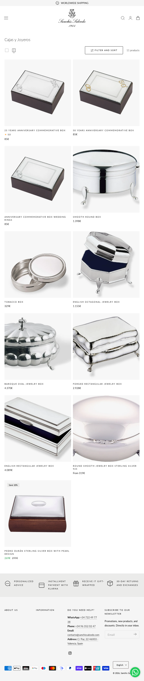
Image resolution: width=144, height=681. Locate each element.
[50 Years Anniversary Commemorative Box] (106, 92)
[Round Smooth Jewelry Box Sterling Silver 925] (106, 428)
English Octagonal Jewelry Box (96, 302)
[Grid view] (6, 50)
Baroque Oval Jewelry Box (24, 384)
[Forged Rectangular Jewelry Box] (106, 346)
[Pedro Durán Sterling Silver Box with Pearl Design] (37, 513)
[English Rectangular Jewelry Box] (37, 428)
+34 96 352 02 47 (85, 626)
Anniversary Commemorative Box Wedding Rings (35, 218)
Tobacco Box (13, 302)
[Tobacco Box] (37, 264)
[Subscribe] (135, 634)
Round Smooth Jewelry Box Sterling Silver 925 (105, 467)
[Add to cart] (37, 123)
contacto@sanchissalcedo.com (83, 634)
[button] (6, 18)
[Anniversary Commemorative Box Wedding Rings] (37, 179)
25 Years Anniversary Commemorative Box (35, 130)
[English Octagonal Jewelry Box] (106, 264)
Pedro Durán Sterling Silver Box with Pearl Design (37, 552)
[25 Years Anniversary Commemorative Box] (37, 92)
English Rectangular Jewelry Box (29, 466)
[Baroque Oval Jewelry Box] (37, 346)
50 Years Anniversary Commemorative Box (103, 130)
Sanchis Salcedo (128, 673)
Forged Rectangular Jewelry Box (97, 384)
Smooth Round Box (87, 217)
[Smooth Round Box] (106, 179)
